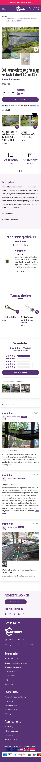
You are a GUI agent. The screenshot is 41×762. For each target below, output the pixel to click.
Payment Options (11, 705)
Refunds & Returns (11, 710)
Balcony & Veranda (11, 731)
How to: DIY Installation (13, 659)
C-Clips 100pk (27, 317)
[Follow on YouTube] (19, 614)
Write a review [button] (20, 372)
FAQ (6, 680)
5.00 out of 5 (26, 348)
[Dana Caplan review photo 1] (20, 546)
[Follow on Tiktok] (23, 614)
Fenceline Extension (12, 739)
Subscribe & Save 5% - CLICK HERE (20, 2)
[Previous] (3, 40)
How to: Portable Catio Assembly (16, 663)
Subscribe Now (15, 602)
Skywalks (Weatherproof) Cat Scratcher (27, 134)
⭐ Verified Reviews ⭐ (13, 667)
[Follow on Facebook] (6, 614)
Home (4, 16)
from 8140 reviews (20, 245)
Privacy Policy (9, 701)
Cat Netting (9, 727)
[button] (7, 79)
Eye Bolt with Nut (9, 317)
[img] (20, 241)
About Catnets (10, 676)
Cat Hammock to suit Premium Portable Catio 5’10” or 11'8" (9, 135)
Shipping (8, 714)
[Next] (37, 40)
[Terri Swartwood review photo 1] (20, 435)
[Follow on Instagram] (10, 614)
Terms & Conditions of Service (15, 697)
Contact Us (9, 684)
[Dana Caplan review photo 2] (4, 564)
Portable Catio (10, 735)
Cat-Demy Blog (10, 671)
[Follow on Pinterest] (14, 614)
